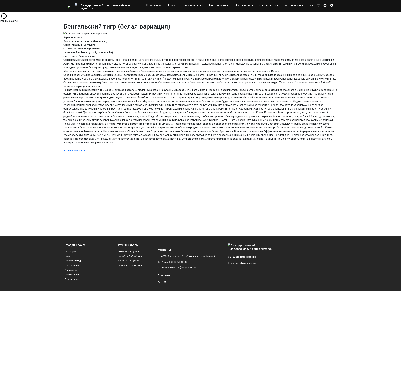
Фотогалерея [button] (244, 5)
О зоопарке (70, 251)
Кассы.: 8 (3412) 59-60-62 (88, 219)
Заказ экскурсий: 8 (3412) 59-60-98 (96, 210)
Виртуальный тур (193, 5)
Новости (172, 5)
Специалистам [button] (268, 5)
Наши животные (72, 265)
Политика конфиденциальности (243, 263)
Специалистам (72, 274)
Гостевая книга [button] (294, 5)
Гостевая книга (72, 279)
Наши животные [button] (218, 5)
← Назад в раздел (74, 150)
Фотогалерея (71, 270)
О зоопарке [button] (153, 5)
